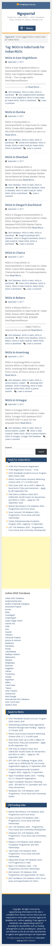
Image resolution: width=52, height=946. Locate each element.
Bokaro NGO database (28, 338)
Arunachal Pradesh (13, 606)
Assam (8, 609)
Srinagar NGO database (31, 436)
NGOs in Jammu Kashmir (35, 433)
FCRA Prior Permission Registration (24, 466)
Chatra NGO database (28, 283)
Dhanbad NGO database (29, 187)
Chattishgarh (10, 618)
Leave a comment (34, 148)
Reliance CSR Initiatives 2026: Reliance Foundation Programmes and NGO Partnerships (25, 845)
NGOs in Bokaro (15, 297)
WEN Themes (29, 940)
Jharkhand (9, 643)
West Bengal (10, 696)
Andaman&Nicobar (13, 601)
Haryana (8, 634)
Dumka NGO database (28, 142)
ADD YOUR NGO (12, 702)
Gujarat (8, 632)
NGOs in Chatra (15, 252)
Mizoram (9, 665)
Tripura (8, 688)
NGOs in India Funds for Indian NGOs (27, 145)
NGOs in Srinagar (16, 400)
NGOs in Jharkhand (28, 100)
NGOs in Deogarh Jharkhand (23, 205)
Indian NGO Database (14, 598)
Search (8, 447)
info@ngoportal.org (27, 4)
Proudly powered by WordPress (20, 938)
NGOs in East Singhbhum (21, 57)
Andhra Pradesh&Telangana (17, 604)
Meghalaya (10, 662)
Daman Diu (10, 623)
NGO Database (14, 92)
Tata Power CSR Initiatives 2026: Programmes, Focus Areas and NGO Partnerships (24, 854)
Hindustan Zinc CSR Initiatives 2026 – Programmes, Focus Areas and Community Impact (27, 793)
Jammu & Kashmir (13, 640)
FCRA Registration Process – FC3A (23, 469)
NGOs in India (28, 92)
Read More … (34, 86)
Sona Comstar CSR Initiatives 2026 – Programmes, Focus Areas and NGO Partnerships (24, 515)
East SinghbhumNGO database (31, 95)
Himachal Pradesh (13, 637)
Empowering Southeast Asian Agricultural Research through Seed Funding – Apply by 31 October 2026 (27, 727)
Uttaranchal (10, 693)
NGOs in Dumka (15, 112)
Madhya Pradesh (12, 654)
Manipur (8, 660)
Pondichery (10, 674)
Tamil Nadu (10, 685)
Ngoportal (26, 13)
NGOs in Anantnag (17, 352)
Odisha (8, 671)
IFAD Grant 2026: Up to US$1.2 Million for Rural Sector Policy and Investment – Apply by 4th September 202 (27, 488)
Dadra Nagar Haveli (13, 620)
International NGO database (17, 699)
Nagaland (9, 668)
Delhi (7, 626)
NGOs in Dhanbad (16, 157)
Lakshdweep (10, 651)
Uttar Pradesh (11, 691)
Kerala (8, 648)
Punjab (8, 677)
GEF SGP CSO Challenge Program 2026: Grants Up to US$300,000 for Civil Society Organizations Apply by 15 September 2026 (27, 763)
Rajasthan (9, 679)
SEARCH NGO (11, 705)
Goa (7, 629)
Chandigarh (10, 615)
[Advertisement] (26, 563)
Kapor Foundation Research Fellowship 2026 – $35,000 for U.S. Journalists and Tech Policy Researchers (28, 784)
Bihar (7, 612)
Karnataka (9, 646)
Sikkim (8, 682)
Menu (29, 28)
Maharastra (10, 657)
